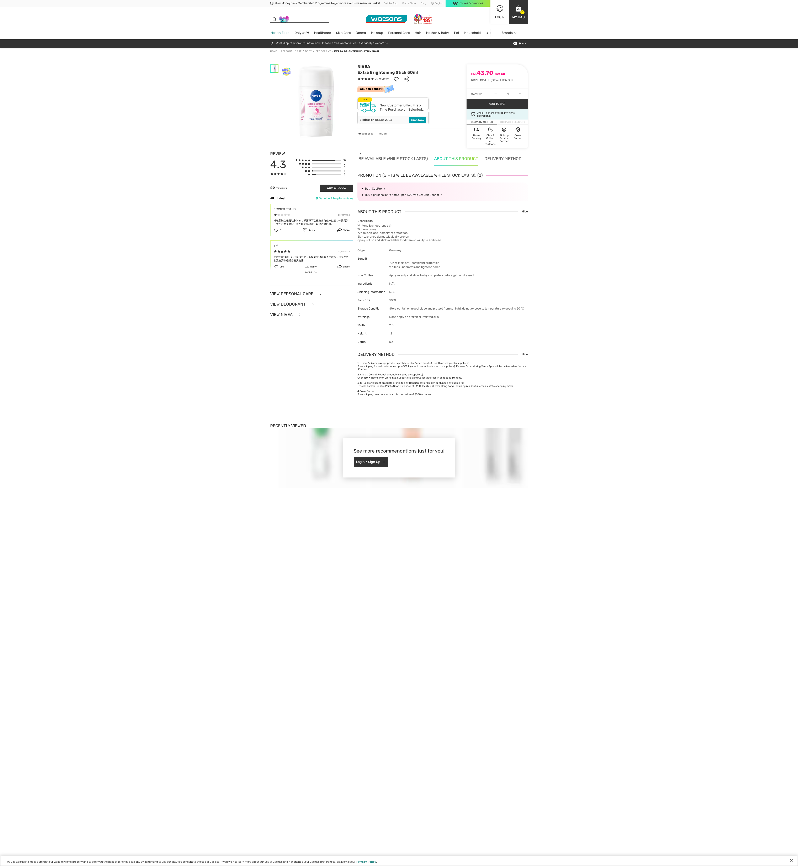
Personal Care (399, 33)
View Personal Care (292, 294)
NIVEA (363, 66)
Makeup (377, 33)
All (272, 198)
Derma (361, 33)
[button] (518, 12)
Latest (281, 198)
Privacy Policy (366, 861)
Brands (507, 33)
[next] (487, 33)
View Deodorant (288, 304)
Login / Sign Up (368, 462)
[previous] (360, 154)
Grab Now (417, 120)
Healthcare (322, 33)
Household (472, 33)
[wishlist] (396, 79)
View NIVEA (281, 314)
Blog (423, 3)
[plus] (520, 94)
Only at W (301, 33)
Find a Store (409, 3)
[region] (399, 861)
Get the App (390, 3)
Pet (456, 33)
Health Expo (280, 33)
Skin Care (343, 33)
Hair (418, 33)
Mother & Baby (437, 33)
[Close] (791, 860)
